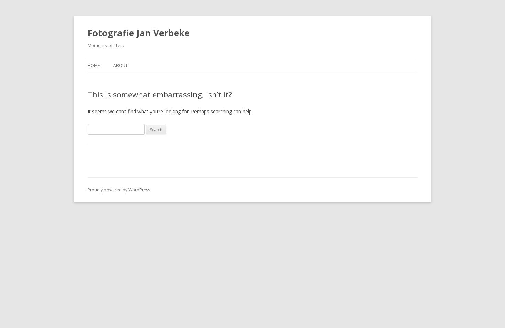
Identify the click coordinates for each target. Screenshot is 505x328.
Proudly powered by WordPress (119, 190)
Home (94, 65)
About (120, 65)
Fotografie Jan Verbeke (139, 33)
